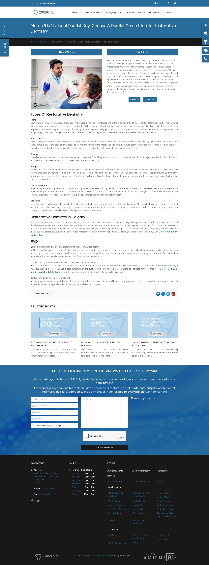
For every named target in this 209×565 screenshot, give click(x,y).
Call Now (134, 99)
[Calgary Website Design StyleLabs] (160, 557)
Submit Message (104, 447)
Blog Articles (43, 42)
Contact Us (69, 51)
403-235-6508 (44, 494)
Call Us (144, 51)
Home (33, 42)
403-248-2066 (48, 3)
